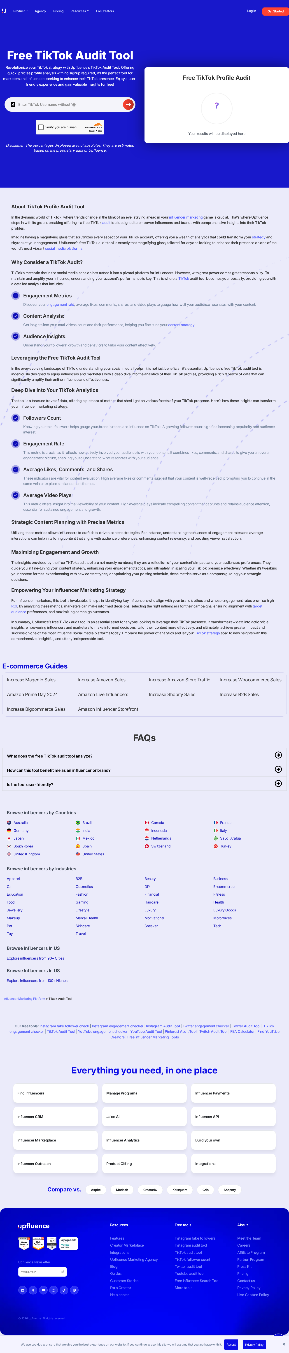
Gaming (82, 902)
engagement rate (60, 304)
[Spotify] (74, 1290)
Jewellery (15, 910)
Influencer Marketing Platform (24, 998)
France (225, 822)
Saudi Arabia (230, 838)
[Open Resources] (88, 11)
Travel (81, 933)
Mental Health (87, 918)
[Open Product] (27, 11)
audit (106, 222)
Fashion (82, 894)
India (86, 830)
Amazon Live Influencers (103, 694)
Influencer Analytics (123, 1140)
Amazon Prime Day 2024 (32, 694)
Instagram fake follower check (64, 1026)
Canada (157, 822)
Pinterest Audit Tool (180, 1031)
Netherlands (161, 838)
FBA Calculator (242, 1031)
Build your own (207, 1140)
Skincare (83, 926)
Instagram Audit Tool (163, 1026)
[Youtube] (43, 1290)
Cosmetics (84, 886)
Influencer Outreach (34, 1163)
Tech (217, 926)
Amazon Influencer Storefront (108, 709)
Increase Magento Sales (31, 679)
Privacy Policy (254, 1344)
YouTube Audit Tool (146, 1031)
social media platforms (63, 248)
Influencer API (207, 1116)
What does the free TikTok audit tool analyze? (50, 756)
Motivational (154, 918)
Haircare (151, 902)
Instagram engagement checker (117, 1026)
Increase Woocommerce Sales (251, 679)
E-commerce (224, 886)
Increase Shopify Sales (172, 694)
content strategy (181, 324)
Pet (9, 926)
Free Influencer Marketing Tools (153, 1037)
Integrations (205, 1163)
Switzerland (160, 846)
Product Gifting (119, 1163)
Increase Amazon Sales (102, 679)
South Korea (23, 846)
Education (15, 894)
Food (11, 902)
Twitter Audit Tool (246, 1026)
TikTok (183, 278)
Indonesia (159, 830)
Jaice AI (112, 1116)
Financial (151, 894)
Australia (21, 822)
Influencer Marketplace (36, 1140)
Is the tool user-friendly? (30, 784)
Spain (87, 846)
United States (93, 854)
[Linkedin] (22, 1290)
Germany (21, 830)
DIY (147, 886)
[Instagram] (53, 1290)
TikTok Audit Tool (61, 1031)
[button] (284, 1344)
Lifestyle (82, 910)
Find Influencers (30, 1093)
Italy (223, 830)
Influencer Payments (212, 1093)
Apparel (13, 878)
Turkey (225, 846)
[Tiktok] (64, 1290)
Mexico (88, 838)
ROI (14, 606)
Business (220, 878)
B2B (79, 878)
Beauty (150, 878)
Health (218, 902)
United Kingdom (27, 854)
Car (10, 886)
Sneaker (151, 926)
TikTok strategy (207, 633)
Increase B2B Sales (239, 694)
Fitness (219, 894)
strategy (258, 237)
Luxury (150, 910)
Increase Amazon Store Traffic (179, 679)
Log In (251, 11)
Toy (10, 933)
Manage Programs (121, 1093)
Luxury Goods (224, 910)
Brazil (87, 822)
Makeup (13, 918)
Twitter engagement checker (206, 1026)
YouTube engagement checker (103, 1031)
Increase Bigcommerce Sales (36, 709)
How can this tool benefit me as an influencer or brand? (59, 770)
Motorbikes (222, 918)
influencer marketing (186, 217)
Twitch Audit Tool (213, 1031)
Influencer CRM (30, 1116)
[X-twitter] (33, 1290)
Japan (19, 838)
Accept (231, 1344)
